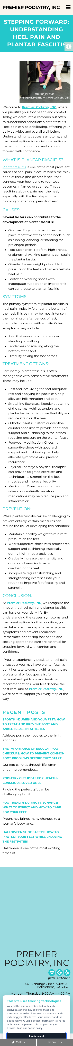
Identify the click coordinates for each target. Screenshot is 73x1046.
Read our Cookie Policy (29, 1028)
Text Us (56, 1042)
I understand (36, 1036)
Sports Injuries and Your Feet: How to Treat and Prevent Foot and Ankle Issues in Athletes (34, 724)
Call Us (20, 1042)
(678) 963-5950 (59, 978)
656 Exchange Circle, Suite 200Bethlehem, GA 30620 (46, 985)
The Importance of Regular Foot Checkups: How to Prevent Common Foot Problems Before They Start (34, 753)
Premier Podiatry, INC (31, 7)
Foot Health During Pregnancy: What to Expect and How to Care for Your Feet (32, 807)
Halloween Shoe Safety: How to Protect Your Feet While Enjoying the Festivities (32, 836)
